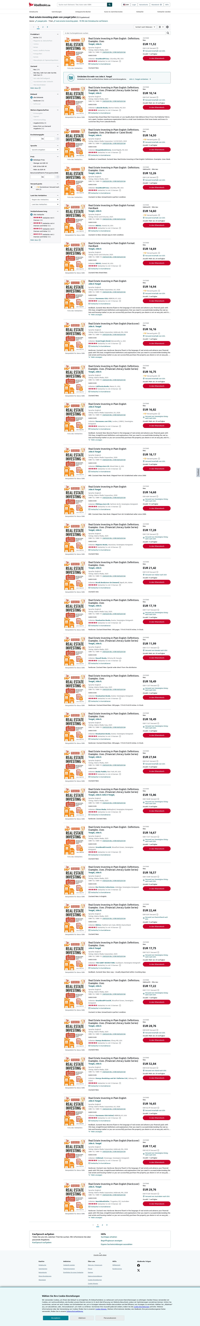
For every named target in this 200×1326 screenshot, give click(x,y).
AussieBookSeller (102, 1201)
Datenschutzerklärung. (75, 1311)
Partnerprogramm (69, 1269)
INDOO (98, 225)
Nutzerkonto (143, 5)
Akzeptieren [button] (55, 1318)
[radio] (31, 101)
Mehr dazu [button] (34, 240)
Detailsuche (33, 12)
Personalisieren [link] (110, 1318)
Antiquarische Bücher (83, 12)
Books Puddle (101, 771)
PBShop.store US (102, 466)
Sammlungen (57, 12)
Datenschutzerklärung (95, 1276)
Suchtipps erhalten (109, 1237)
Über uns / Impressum (95, 1265)
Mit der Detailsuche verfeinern (95, 21)
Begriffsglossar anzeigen (111, 1240)
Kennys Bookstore (103, 1040)
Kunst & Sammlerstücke (113, 12)
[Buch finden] (109, 5)
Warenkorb (42, 1280)
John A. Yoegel (94, 326)
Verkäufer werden (164, 12)
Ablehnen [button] (82, 1318)
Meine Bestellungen (45, 1276)
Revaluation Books (103, 620)
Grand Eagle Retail (103, 341)
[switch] (32, 187)
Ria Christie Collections (105, 887)
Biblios (98, 925)
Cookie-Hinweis (93, 1283)
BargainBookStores (103, 150)
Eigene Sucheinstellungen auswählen (116, 1244)
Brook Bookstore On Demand (107, 582)
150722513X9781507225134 (113, 52)
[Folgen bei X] (138, 1270)
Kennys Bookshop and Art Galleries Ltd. (112, 1078)
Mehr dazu (34, 88)
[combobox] (82, 5)
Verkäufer (140, 12)
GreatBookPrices (102, 59)
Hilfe (167, 5)
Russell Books (101, 658)
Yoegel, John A (94, 93)
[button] (33, 27)
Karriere (90, 1272)
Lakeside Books (102, 108)
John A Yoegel (94, 284)
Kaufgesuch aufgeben (41, 1242)
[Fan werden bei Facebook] (138, 1265)
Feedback (198, 472)
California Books (102, 386)
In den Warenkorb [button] (156, 58)
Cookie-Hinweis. (101, 1309)
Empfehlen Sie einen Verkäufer (73, 1272)
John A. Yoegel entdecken (138, 79)
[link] (167, 27)
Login (134, 5)
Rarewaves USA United (105, 1115)
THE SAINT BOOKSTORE (105, 963)
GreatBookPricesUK (103, 847)
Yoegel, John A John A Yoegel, (101, 795)
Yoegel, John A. (95, 44)
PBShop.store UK (102, 504)
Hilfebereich (116, 1265)
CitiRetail (99, 1158)
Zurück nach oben (100, 1255)
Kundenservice (117, 1269)
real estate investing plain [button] (67, 21)
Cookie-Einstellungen (141, 1307)
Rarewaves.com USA (103, 421)
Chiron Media (101, 809)
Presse (90, 1269)
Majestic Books (102, 545)
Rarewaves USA (102, 298)
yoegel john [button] (42, 21)
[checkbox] (31, 37)
